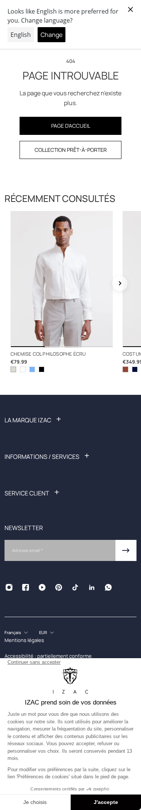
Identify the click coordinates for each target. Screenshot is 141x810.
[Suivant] (119, 283)
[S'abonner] (125, 550)
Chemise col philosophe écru (48, 354)
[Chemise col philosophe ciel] (32, 369)
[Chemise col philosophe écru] (62, 279)
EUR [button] (43, 632)
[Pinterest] (58, 587)
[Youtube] (42, 587)
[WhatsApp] (108, 587)
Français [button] (13, 632)
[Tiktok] (75, 587)
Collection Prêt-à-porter (71, 149)
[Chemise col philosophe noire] (41, 369)
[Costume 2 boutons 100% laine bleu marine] (135, 369)
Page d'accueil (70, 125)
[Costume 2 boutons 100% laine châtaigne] (125, 369)
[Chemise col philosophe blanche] (23, 369)
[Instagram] (9, 587)
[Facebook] (25, 587)
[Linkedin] (91, 587)
